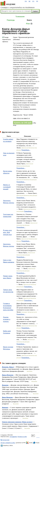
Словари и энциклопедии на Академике (18, 7)
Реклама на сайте (22, 436)
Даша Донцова (7, 397)
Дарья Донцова (7, 375)
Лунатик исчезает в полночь (6, 319)
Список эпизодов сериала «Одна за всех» (17, 422)
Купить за (22, 123)
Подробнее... (25, 150)
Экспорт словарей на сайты (8, 442)
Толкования (20, 16)
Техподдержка (13, 436)
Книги (29, 20)
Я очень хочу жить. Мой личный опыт (7, 232)
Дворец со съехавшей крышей (7, 187)
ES (33, 1)
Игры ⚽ (29, 23)
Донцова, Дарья (8, 367)
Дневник (5, 407)
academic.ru (8, 3)
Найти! (35, 11)
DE (29, 1)
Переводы (11, 20)
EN (26, 1)
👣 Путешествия (5, 439)
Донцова (5, 385)
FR (37, 1)
